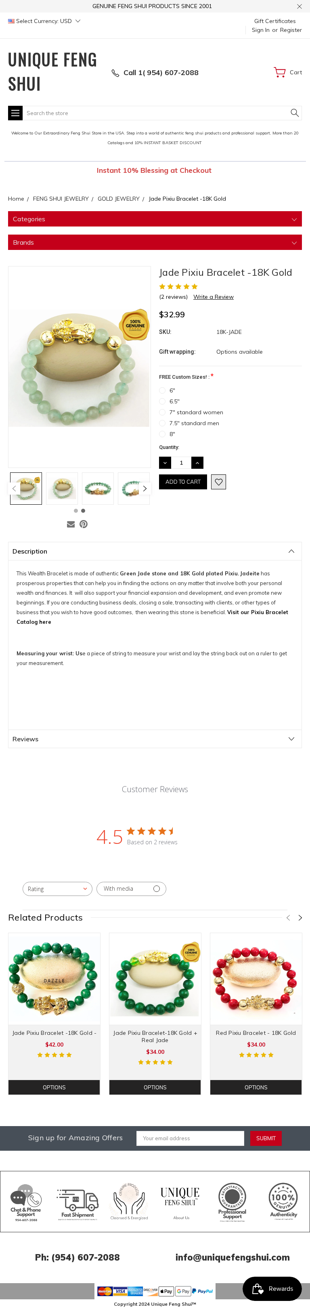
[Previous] (14, 488)
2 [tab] (83, 511)
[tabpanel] (26, 488)
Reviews (25, 739)
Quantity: (169, 447)
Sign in (261, 30)
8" (172, 434)
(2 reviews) (173, 296)
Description (30, 551)
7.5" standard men (194, 423)
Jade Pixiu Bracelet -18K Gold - (54, 1032)
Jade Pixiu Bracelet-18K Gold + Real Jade (155, 1036)
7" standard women (196, 412)
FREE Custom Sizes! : (186, 376)
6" (172, 390)
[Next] (145, 488)
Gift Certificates (275, 21)
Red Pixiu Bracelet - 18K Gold (256, 1032)
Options (54, 1087)
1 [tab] (76, 511)
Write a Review (213, 296)
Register (291, 30)
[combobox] (57, 889)
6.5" (175, 401)
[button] (26, 1201)
